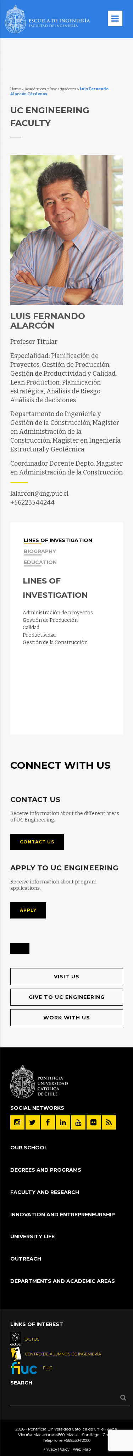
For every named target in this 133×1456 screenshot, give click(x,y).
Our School (29, 1147)
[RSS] (109, 1122)
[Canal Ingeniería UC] (78, 1122)
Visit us (66, 976)
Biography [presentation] (40, 551)
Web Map (82, 1449)
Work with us (66, 1017)
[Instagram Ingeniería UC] (17, 1122)
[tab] (67, 539)
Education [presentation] (40, 562)
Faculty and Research (44, 1192)
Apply (28, 910)
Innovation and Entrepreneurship (62, 1214)
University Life (32, 1236)
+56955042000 (76, 1440)
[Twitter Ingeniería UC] (33, 1122)
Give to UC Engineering (67, 997)
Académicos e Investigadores (50, 89)
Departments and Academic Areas (62, 1281)
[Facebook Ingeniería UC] (48, 1122)
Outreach (25, 1259)
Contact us (37, 841)
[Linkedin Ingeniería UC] (63, 1122)
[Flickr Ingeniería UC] (94, 1122)
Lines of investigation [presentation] (58, 541)
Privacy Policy (56, 1449)
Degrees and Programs (45, 1170)
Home (15, 89)
